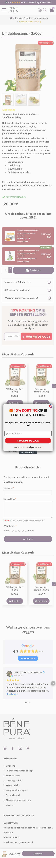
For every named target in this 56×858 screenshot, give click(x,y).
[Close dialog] (50, 406)
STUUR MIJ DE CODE (28, 440)
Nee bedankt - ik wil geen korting (28, 447)
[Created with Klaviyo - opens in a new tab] (28, 452)
